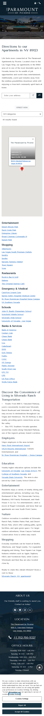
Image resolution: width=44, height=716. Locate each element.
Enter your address (12, 95)
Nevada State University (12, 477)
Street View (22, 107)
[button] (36, 3)
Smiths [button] (5, 258)
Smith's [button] (5, 255)
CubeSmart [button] (6, 346)
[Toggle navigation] (5, 3)
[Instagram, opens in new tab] (25, 610)
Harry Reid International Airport (16, 445)
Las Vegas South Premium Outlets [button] (17, 252)
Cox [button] (3, 343)
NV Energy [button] (6, 362)
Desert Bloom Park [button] (10, 227)
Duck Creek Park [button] (9, 230)
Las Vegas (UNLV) (29, 471)
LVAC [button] (4, 359)
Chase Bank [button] (7, 336)
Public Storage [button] (8, 366)
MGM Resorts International (14, 449)
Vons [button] (4, 268)
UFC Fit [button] (5, 372)
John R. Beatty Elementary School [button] (16, 311)
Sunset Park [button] (7, 240)
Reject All (22, 705)
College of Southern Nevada (14, 474)
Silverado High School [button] (11, 318)
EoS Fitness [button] (7, 353)
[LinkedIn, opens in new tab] (20, 610)
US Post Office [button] (8, 379)
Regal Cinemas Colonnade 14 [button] (14, 236)
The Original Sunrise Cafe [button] (13, 284)
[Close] (33, 139)
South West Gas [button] (9, 369)
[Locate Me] (33, 95)
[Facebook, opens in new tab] (15, 610)
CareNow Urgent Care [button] (11, 292)
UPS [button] (3, 375)
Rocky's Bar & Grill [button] (10, 277)
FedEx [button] (4, 356)
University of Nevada (11, 471)
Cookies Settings (22, 699)
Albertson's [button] (6, 249)
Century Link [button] (7, 333)
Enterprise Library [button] (9, 233)
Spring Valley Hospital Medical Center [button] (18, 296)
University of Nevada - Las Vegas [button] (16, 321)
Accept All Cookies (22, 712)
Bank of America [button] (9, 330)
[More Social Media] (30, 610)
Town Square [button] (7, 265)
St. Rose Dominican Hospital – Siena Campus (22, 455)
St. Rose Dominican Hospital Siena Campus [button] (21, 299)
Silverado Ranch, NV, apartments (16, 576)
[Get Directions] (39, 95)
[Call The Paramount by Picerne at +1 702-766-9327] (40, 3)
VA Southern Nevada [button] (11, 302)
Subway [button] (5, 280)
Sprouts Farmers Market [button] (12, 262)
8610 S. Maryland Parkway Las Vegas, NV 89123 (23, 162)
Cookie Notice (14, 694)
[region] (22, 695)
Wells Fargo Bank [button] (9, 382)
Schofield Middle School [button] (12, 314)
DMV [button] (4, 349)
